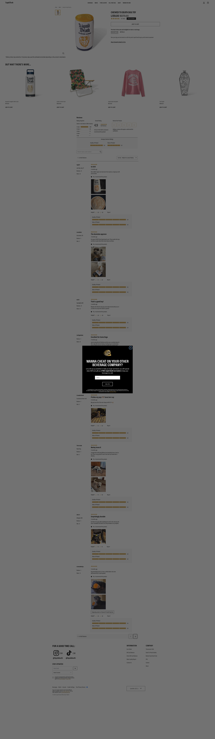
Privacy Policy (112, 391)
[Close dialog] (130, 347)
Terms (115, 391)
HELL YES (107, 384)
